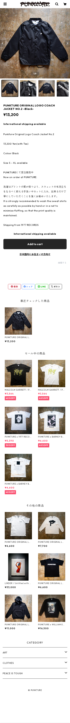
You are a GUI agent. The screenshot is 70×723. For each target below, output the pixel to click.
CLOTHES (8, 662)
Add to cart (35, 244)
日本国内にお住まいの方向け (35, 254)
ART (5, 652)
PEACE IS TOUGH (13, 673)
